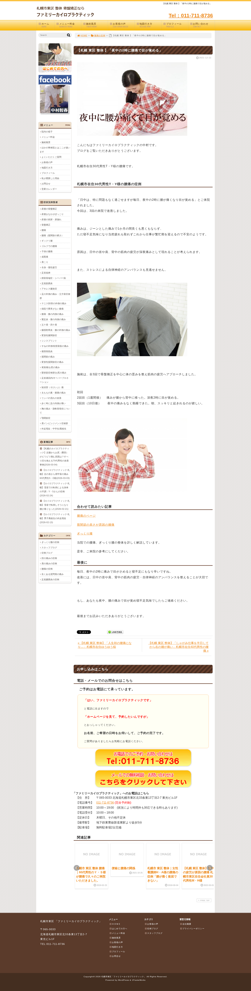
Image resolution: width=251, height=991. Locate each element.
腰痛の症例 (99, 35)
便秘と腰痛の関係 (123, 868)
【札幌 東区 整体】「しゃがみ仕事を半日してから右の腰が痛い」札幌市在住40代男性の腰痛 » (178, 646)
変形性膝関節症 (49, 335)
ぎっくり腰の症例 (50, 542)
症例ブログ (47, 553)
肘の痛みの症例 (49, 558)
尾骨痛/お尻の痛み (51, 367)
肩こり (45, 262)
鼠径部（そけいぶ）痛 (53, 387)
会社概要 (186, 924)
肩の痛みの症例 (49, 563)
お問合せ (46, 183)
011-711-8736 (105, 802)
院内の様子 (47, 131)
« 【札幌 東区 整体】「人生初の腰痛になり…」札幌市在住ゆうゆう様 (105, 644)
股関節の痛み (48, 356)
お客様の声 (120, 25)
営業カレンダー (49, 189)
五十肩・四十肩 (49, 324)
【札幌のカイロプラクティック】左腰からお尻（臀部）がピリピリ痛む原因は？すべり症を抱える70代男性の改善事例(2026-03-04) (54, 456)
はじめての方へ (119, 928)
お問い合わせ (200, 25)
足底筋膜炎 (47, 283)
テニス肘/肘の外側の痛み (54, 303)
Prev (77, 868)
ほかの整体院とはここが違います (55, 149)
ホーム (45, 25)
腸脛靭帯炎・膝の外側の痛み (56, 330)
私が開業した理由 (50, 178)
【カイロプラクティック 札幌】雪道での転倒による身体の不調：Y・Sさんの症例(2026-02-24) (55, 489)
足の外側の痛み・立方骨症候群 (55, 296)
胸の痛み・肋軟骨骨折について (55, 410)
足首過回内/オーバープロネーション (54, 380)
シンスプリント (49, 340)
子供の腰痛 (47, 251)
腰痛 (44, 230)
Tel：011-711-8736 (191, 15)
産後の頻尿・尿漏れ (51, 219)
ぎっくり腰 (85, 533)
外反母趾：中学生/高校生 (54, 428)
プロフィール (174, 25)
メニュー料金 (67, 25)
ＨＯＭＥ (116, 924)
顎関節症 (46, 418)
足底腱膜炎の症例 (50, 579)
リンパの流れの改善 (51, 398)
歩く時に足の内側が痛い (54, 403)
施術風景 (91, 25)
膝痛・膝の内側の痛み (53, 314)
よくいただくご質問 (51, 157)
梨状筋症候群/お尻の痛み (54, 372)
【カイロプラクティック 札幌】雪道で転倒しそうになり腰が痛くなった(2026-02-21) (55, 505)
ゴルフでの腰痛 (49, 246)
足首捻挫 (46, 272)
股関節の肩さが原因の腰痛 (95, 524)
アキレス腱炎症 (49, 288)
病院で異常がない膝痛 (53, 308)
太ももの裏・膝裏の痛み (54, 392)
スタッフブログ (49, 547)
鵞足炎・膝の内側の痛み (54, 319)
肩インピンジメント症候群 (55, 423)
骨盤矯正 (46, 225)
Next (210, 868)
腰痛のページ (86, 515)
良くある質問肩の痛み (53, 574)
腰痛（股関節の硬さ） (53, 235)
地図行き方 (145, 25)
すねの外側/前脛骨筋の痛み (55, 346)
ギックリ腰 (47, 241)
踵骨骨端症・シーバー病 (54, 278)
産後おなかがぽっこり (53, 214)
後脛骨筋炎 (47, 351)
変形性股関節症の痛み (53, 362)
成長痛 (45, 257)
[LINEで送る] (115, 631)
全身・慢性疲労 (49, 267)
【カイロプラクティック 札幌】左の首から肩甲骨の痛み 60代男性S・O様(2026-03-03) (55, 474)
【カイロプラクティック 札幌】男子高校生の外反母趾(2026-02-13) (55, 518)
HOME (83, 35)
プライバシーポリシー (193, 928)
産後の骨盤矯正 (49, 209)
